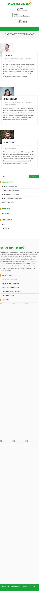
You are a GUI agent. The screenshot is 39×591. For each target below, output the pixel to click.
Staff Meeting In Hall (8, 202)
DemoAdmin (29, 58)
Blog (3, 224)
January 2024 (6, 213)
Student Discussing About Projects (12, 198)
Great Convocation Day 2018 (10, 194)
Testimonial (13, 61)
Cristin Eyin (10, 99)
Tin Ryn (7, 55)
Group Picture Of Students (9, 186)
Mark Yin (8, 142)
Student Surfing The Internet (10, 190)
